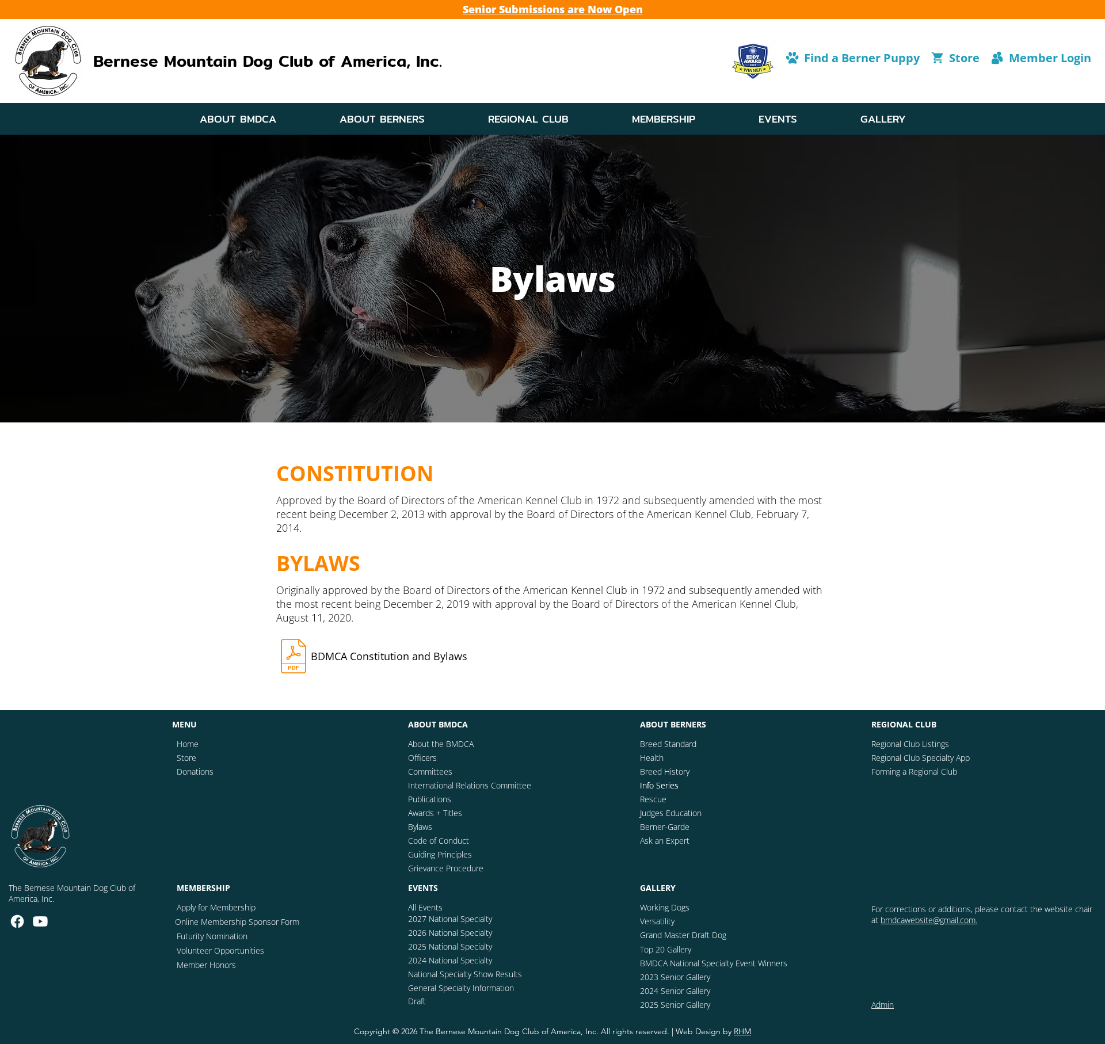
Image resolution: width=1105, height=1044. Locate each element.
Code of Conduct (438, 840)
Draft (417, 1001)
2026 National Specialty (450, 932)
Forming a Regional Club (914, 771)
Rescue (653, 799)
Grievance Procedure (445, 868)
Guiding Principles (440, 854)
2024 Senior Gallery (675, 990)
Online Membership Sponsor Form (237, 921)
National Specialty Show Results (465, 974)
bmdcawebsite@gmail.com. (929, 920)
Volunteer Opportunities (220, 950)
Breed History (664, 771)
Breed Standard (668, 743)
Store (186, 757)
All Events (425, 907)
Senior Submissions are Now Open (553, 9)
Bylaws (420, 826)
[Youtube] (40, 921)
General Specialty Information (461, 987)
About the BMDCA (441, 743)
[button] (237, 119)
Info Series (659, 785)
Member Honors (206, 964)
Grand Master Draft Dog (683, 934)
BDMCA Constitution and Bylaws (389, 656)
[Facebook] (17, 921)
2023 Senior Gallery (675, 976)
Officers (422, 757)
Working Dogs (664, 907)
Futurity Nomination (212, 936)
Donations (195, 771)
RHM (742, 1031)
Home (188, 743)
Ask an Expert (664, 840)
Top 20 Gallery (665, 949)
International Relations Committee (469, 785)
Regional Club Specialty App (920, 757)
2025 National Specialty (450, 946)
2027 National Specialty (450, 918)
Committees (430, 771)
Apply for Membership (216, 907)
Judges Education (671, 812)
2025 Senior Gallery (675, 1004)
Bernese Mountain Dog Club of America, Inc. (267, 61)
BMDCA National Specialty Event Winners (713, 963)
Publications (429, 799)
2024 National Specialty (450, 960)
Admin (882, 1004)
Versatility (657, 921)
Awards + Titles (435, 812)
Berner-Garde (664, 826)
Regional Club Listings (910, 743)
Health (652, 757)
